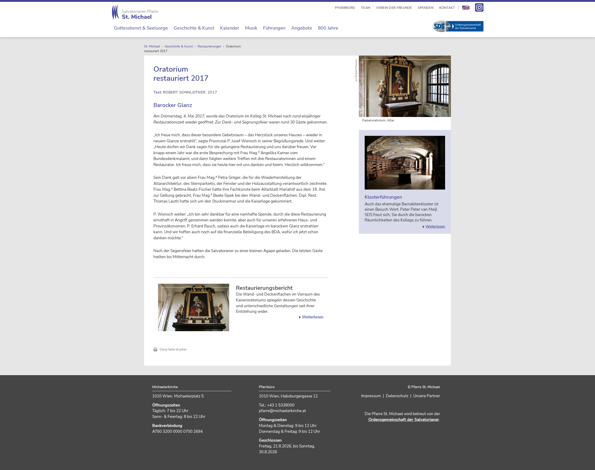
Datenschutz (397, 396)
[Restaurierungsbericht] (193, 307)
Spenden (425, 8)
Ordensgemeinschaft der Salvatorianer (403, 419)
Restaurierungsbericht (264, 288)
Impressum (371, 396)
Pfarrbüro (345, 8)
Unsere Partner (426, 396)
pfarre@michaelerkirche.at (282, 410)
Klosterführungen (383, 197)
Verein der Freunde (394, 8)
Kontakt (447, 8)
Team (365, 8)
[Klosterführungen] (405, 163)
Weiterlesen (313, 317)
